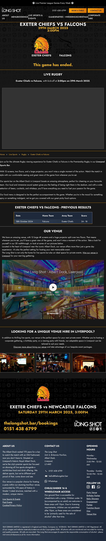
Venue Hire (91, 514)
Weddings (71, 16)
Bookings (22, 16)
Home (2, 154)
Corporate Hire (94, 17)
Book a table (78, 10)
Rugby (24, 154)
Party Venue (92, 492)
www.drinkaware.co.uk (14, 534)
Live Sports (13, 154)
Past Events (7, 502)
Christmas (82, 16)
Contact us (95, 10)
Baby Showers (93, 498)
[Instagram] (88, 486)
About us (5, 17)
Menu (14, 16)
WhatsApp (52, 481)
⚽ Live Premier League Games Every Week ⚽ (53, 3)
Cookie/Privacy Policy (12, 505)
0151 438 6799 (59, 10)
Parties (59, 16)
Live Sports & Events (35, 17)
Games (52, 16)
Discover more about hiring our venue (30, 346)
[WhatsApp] (98, 486)
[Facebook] (93, 486)
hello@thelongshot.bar (58, 476)
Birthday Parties (93, 495)
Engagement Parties (92, 503)
